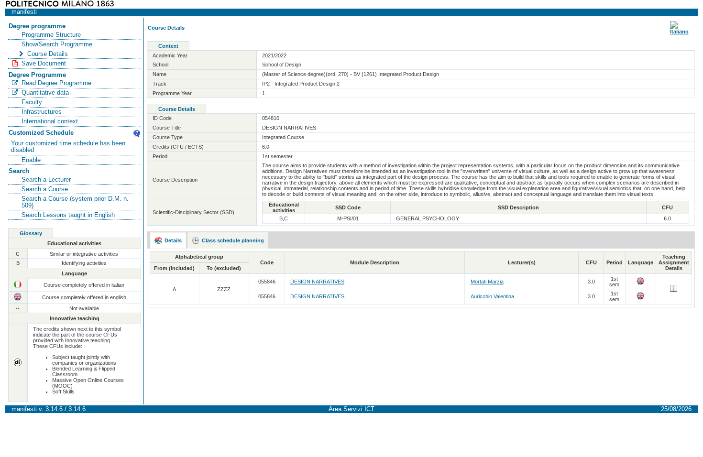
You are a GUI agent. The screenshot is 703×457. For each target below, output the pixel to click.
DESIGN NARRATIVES (317, 281)
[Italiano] (679, 31)
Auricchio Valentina (492, 296)
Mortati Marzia (487, 281)
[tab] (168, 240)
